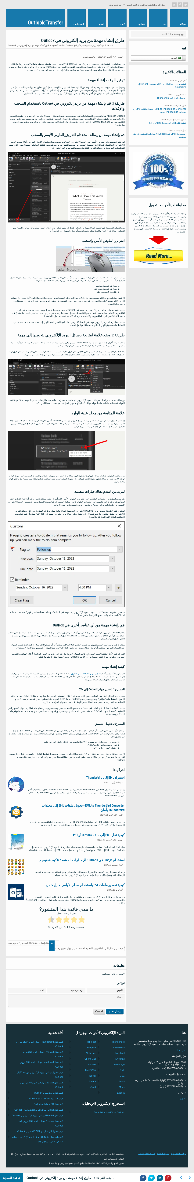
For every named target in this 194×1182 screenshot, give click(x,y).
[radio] (81, 920)
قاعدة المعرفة (57, 45)
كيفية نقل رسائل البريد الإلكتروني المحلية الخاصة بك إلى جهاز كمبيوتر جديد (90, 948)
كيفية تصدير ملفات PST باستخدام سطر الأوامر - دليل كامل (85, 885)
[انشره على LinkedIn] (160, 1178)
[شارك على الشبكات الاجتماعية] (185, 4)
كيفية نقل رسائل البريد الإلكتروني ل (38, 1110)
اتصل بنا (182, 1098)
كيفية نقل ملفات (48, 1093)
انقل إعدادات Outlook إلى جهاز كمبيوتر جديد (28, 943)
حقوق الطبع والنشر (146, 1153)
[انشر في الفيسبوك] (143, 1178)
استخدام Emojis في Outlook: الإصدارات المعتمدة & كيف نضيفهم (82, 860)
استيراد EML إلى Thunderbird (105, 777)
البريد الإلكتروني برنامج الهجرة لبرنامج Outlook (86, 45)
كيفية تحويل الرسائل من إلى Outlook (40, 1131)
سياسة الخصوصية (178, 1153)
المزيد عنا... (180, 1050)
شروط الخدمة (163, 1153)
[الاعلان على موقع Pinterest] (168, 1178)
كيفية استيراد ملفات (46, 1098)
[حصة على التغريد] (151, 1178)
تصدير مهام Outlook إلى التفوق (86, 673)
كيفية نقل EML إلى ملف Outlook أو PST (99, 835)
